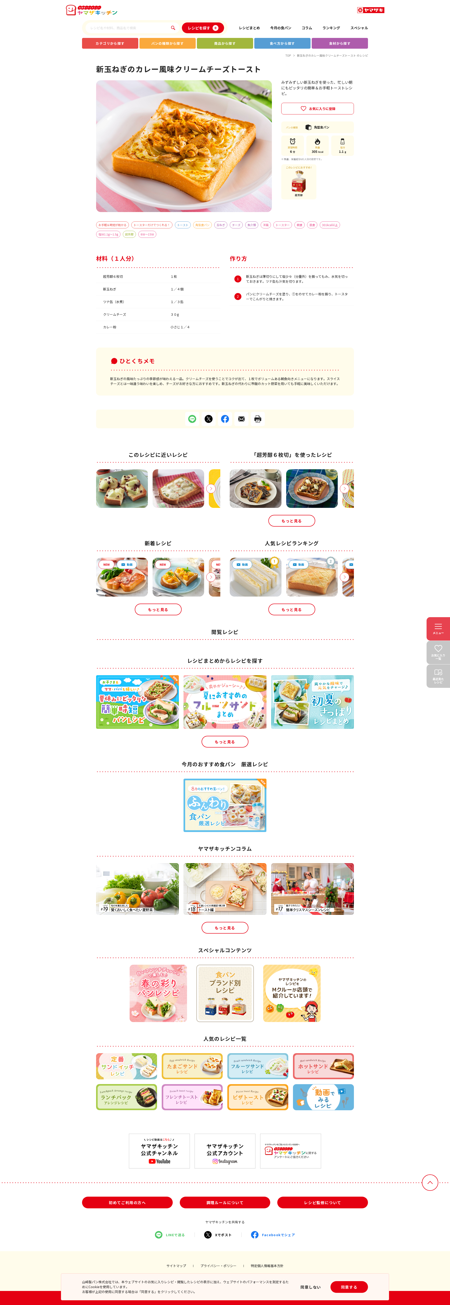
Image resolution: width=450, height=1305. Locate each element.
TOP (288, 55)
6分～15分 (147, 234)
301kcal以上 (330, 225)
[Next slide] (211, 488)
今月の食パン (280, 27)
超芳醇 (129, 234)
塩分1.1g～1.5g (108, 234)
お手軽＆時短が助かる (112, 225)
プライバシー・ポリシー (218, 1265)
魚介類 (252, 225)
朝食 (299, 225)
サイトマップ (176, 1265)
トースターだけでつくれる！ (152, 225)
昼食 (312, 225)
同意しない (310, 1287)
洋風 (266, 225)
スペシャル (359, 27)
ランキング (331, 27)
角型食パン (202, 225)
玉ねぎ (221, 225)
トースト (182, 225)
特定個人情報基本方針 (267, 1265)
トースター (283, 225)
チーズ (236, 225)
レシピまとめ (249, 27)
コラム (307, 27)
